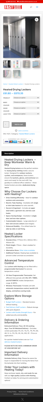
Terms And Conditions (26, 392)
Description (9, 153)
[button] (36, 19)
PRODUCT (6, 98)
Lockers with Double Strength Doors (19, 312)
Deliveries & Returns (20, 394)
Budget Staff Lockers (13, 302)
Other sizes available (27, 250)
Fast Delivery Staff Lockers (16, 307)
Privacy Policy (11, 392)
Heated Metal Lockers (16, 84)
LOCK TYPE (7, 114)
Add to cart (19, 124)
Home (5, 84)
